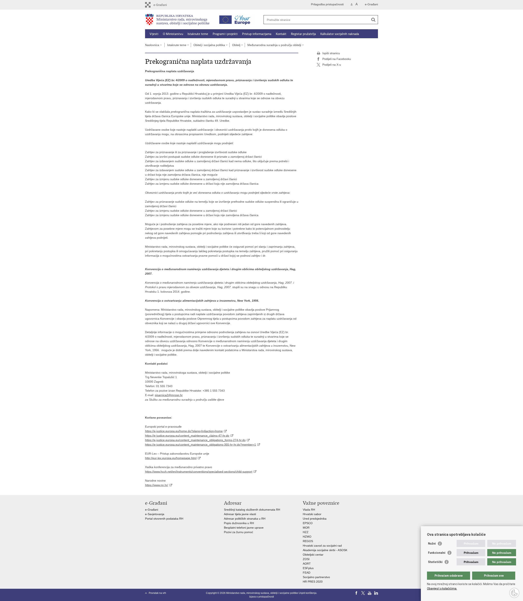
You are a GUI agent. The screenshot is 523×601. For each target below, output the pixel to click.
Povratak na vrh (157, 593)
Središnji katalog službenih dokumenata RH (252, 509)
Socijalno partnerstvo (316, 577)
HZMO (307, 536)
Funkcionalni (436, 552)
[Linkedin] (376, 593)
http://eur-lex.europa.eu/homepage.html (171, 458)
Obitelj (236, 45)
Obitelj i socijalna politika (209, 45)
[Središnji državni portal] (162, 5)
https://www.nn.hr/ (156, 485)
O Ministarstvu (173, 34)
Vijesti (154, 34)
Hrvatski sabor (312, 514)
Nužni (432, 543)
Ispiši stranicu (331, 53)
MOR (306, 527)
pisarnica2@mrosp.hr (169, 395)
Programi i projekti (225, 34)
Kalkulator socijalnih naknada (339, 34)
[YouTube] (369, 593)
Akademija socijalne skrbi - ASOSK (325, 550)
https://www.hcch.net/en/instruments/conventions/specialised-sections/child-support (198, 471)
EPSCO (308, 523)
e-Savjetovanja (154, 514)
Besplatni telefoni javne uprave (244, 527)
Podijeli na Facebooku (336, 59)
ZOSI (306, 559)
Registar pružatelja (303, 34)
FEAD (306, 572)
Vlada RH (309, 509)
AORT (307, 563)
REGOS (308, 541)
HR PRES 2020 (313, 581)
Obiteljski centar (313, 554)
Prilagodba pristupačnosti (327, 4)
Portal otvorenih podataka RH (164, 518)
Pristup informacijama (256, 34)
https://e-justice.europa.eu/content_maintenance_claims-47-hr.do (187, 435)
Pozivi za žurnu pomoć (238, 532)
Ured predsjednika (314, 518)
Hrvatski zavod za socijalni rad (322, 545)
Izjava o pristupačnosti (261, 596)
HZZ (305, 532)
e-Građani (371, 4)
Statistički (435, 562)
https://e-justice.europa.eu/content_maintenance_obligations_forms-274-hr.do (195, 440)
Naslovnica (152, 45)
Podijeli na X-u (331, 64)
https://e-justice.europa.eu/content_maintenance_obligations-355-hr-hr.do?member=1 (200, 444)
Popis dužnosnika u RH (239, 523)
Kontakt (281, 34)
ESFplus (308, 568)
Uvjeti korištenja (307, 593)
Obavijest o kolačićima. (442, 588)
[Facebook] (356, 593)
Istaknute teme (198, 34)
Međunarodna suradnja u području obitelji (274, 45)
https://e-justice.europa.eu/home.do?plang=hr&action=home (184, 431)
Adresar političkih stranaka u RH (244, 518)
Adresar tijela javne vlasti (240, 514)
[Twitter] (363, 593)
